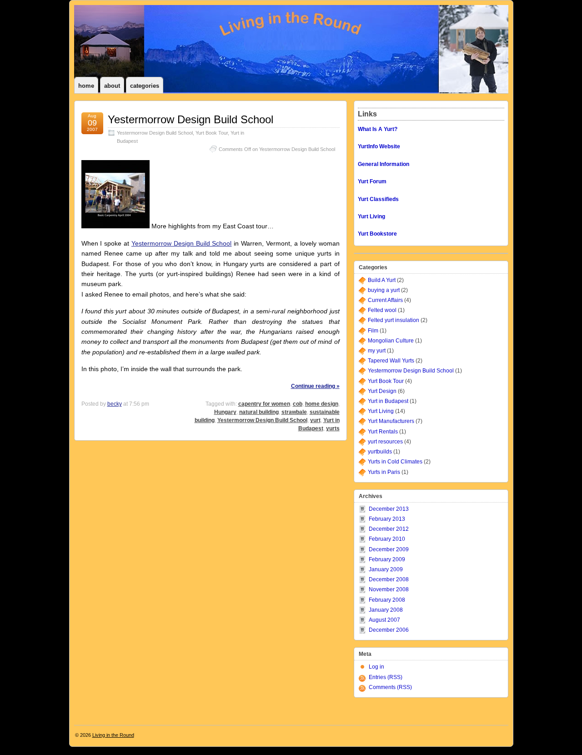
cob (297, 404)
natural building (259, 412)
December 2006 (389, 630)
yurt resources (385, 441)
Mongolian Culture (391, 340)
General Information (383, 164)
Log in (376, 667)
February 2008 (387, 600)
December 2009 (389, 549)
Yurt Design (382, 391)
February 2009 (387, 559)
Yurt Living (381, 411)
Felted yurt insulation (393, 320)
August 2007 (384, 620)
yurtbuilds (380, 451)
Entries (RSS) (385, 677)
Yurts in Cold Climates (395, 461)
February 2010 (387, 539)
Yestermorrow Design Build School (190, 119)
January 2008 (386, 610)
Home (86, 85)
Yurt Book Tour (212, 133)
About (112, 85)
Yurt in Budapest (388, 401)
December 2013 (389, 509)
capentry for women (264, 404)
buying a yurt (384, 290)
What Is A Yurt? (377, 129)
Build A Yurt (382, 280)
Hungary (225, 412)
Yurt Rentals (383, 431)
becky (114, 404)
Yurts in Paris (384, 472)
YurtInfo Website (379, 146)
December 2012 (389, 529)
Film (373, 330)
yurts (333, 428)
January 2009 (386, 569)
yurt (315, 420)
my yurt (377, 350)
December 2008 (389, 579)
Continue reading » (315, 386)
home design (321, 404)
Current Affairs (385, 300)
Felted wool (382, 310)
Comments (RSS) (390, 687)
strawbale (294, 412)
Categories (144, 85)
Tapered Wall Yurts (391, 360)
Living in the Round (113, 735)
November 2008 (389, 589)
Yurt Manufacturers (391, 421)
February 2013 (387, 519)
